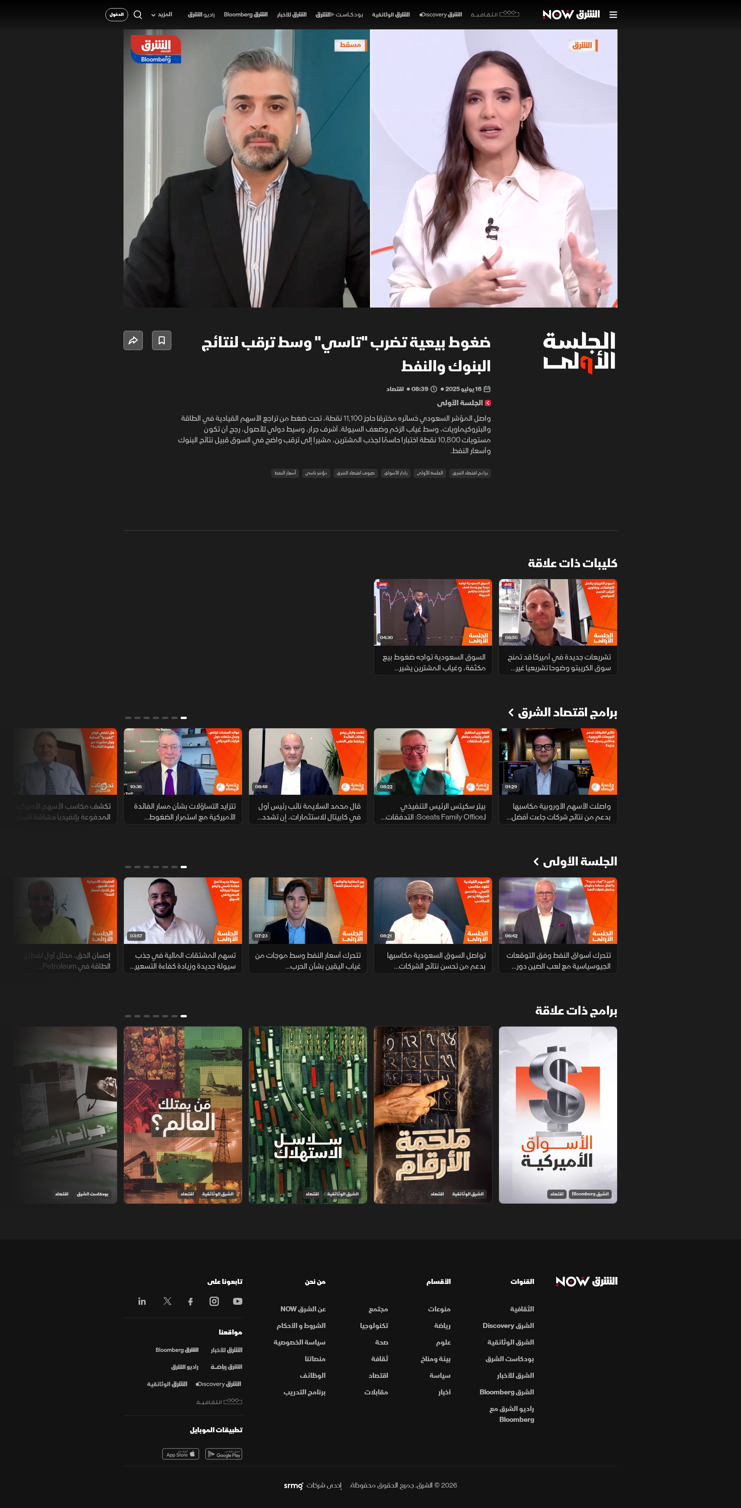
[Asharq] (226, 1350)
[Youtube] (233, 1301)
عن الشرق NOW (303, 1309)
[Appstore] (180, 1454)
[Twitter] (163, 1301)
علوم (443, 1342)
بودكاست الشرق (92, 1194)
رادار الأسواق (396, 473)
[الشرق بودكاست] (339, 15)
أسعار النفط (285, 473)
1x (550, 295)
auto (578, 295)
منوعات (439, 1309)
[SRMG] (293, 1485)
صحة (381, 1342)
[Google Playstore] (223, 1454)
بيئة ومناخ (436, 1359)
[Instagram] (210, 1301)
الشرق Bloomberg (590, 1194)
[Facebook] (187, 1301)
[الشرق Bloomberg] (246, 15)
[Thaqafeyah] (219, 1401)
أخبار (444, 1392)
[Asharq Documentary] (167, 1384)
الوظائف (313, 1375)
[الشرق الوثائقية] (391, 15)
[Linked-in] (140, 1302)
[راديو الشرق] (201, 15)
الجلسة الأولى (430, 473)
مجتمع (378, 1309)
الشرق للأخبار (515, 1375)
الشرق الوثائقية (468, 1194)
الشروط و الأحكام (301, 1325)
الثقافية (522, 1309)
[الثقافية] (495, 14)
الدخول (117, 14)
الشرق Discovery (508, 1325)
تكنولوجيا (374, 1325)
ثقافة (379, 1359)
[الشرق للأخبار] (291, 15)
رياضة (442, 1325)
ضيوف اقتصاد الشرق (356, 473)
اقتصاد (556, 1194)
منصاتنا (315, 1359)
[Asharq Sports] (226, 1367)
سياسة (440, 1375)
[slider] (370, 282)
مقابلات (376, 1392)
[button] (373, 170)
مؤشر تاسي (316, 473)
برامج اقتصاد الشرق (470, 473)
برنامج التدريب (305, 1392)
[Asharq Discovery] (218, 1384)
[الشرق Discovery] (440, 15)
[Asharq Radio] (184, 1367)
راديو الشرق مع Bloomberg (511, 1414)
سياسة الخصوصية (300, 1342)
